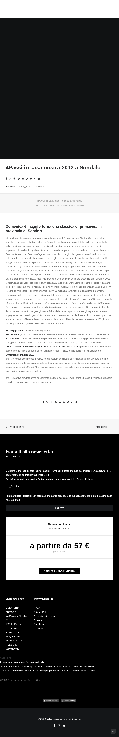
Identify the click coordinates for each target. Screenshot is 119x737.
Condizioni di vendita (44, 616)
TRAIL (45, 205)
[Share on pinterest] (18, 178)
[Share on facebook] (6, 178)
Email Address (13, 456)
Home (37, 205)
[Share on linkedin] (22, 178)
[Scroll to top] (113, 731)
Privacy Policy (84, 479)
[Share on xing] (34, 178)
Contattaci (39, 628)
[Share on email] (38, 178)
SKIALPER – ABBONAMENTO (59, 571)
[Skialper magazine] (19, 8)
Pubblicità (39, 624)
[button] (112, 9)
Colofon (38, 620)
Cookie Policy (69, 700)
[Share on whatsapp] (26, 178)
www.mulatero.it (14, 640)
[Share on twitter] (10, 178)
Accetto (15, 486)
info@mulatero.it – (15, 636)
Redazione (11, 186)
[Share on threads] (14, 178)
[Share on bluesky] (30, 178)
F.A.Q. (37, 608)
